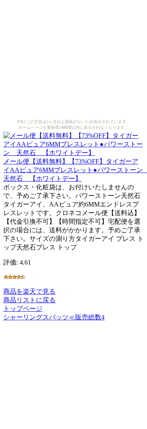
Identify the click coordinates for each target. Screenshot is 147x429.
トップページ (22, 308)
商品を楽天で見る (29, 291)
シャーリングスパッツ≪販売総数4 (54, 317)
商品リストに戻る (29, 299)
